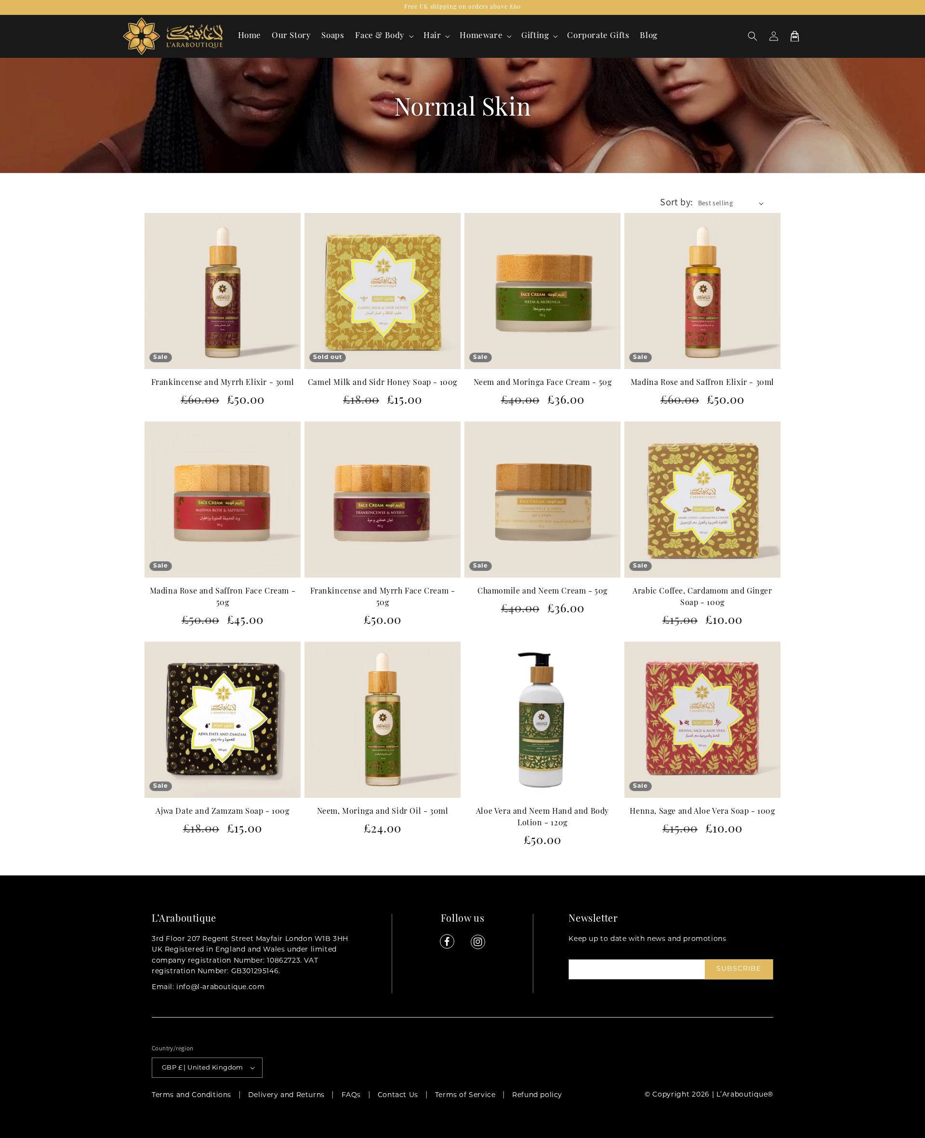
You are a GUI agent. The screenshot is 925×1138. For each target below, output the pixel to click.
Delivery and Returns (286, 1095)
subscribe (738, 969)
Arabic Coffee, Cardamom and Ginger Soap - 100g (702, 597)
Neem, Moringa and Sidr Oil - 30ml (383, 812)
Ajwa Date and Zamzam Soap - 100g (222, 812)
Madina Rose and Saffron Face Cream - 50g (223, 597)
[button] (383, 36)
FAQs (351, 1095)
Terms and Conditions (191, 1095)
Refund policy (537, 1095)
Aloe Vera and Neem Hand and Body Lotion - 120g (542, 817)
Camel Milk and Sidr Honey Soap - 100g (382, 383)
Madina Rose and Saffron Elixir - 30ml (702, 383)
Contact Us (398, 1095)
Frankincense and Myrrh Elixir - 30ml (222, 383)
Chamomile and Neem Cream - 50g (542, 591)
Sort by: (676, 202)
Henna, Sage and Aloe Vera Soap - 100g (702, 812)
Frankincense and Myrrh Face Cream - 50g (382, 597)
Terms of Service (465, 1095)
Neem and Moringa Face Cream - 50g (543, 383)
